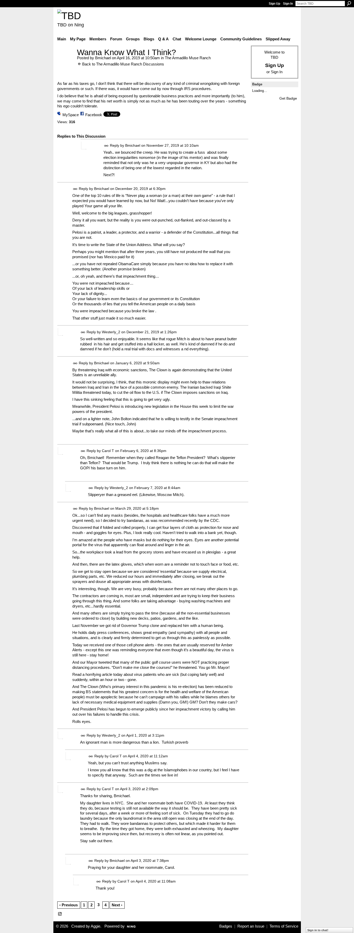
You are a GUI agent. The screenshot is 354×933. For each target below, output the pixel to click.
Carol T (108, 451)
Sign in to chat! (317, 930)
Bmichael (103, 58)
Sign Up (274, 3)
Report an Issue (250, 926)
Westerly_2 (111, 332)
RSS (60, 914)
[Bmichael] (65, 62)
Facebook (93, 115)
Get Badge (288, 98)
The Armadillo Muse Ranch (188, 58)
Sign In (288, 3)
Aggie (95, 926)
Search (349, 3)
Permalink (106, 145)
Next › (117, 905)
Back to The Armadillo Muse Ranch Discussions (123, 64)
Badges (225, 926)
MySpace (70, 115)
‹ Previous (68, 905)
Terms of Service (284, 926)
